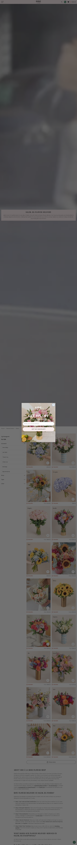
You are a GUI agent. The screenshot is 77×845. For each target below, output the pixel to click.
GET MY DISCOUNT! (38, 429)
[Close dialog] (53, 405)
